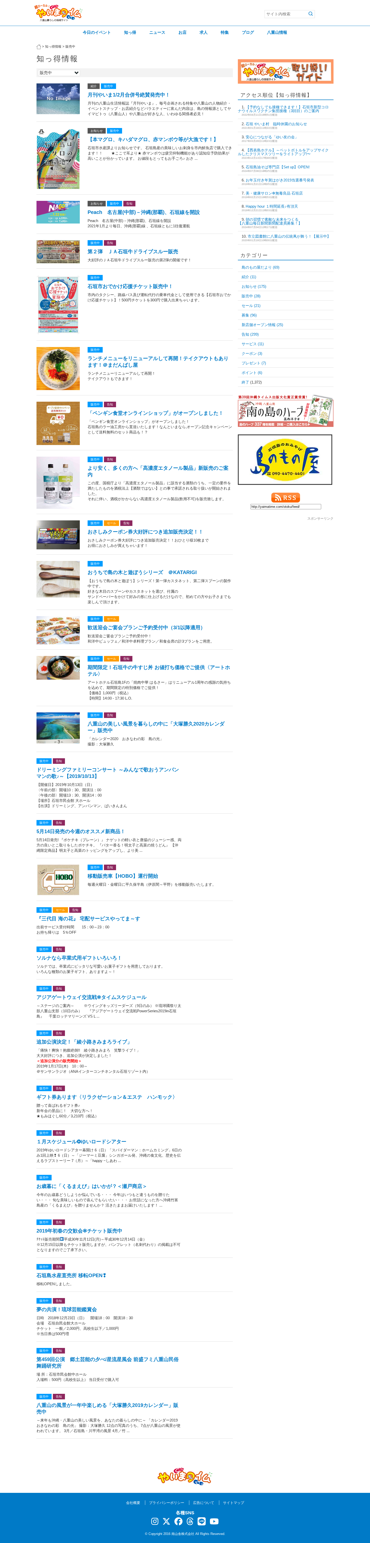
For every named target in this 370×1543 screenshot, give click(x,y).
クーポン (252, 353)
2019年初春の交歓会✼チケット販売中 (79, 1231)
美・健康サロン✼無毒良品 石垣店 (274, 193)
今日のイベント (97, 32)
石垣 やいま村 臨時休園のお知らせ (276, 124)
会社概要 (133, 1503)
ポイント (252, 372)
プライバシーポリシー (166, 1503)
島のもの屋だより (260, 267)
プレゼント (254, 363)
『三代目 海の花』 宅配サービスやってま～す (88, 918)
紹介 (94, 86)
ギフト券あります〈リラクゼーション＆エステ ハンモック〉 (106, 1097)
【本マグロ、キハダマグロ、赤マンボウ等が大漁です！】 (153, 139)
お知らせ (97, 131)
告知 (129, 203)
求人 (204, 32)
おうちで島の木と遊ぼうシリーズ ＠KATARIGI (142, 572)
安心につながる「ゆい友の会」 (272, 137)
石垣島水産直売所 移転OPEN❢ (71, 1275)
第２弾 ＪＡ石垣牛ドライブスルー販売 (133, 251)
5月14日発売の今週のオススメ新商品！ (80, 831)
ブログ (248, 32)
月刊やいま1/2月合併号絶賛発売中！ (129, 95)
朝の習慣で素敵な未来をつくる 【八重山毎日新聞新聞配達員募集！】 (283, 221)
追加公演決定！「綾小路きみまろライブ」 (84, 1042)
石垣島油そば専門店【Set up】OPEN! (278, 167)
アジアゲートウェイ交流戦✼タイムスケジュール (91, 997)
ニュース (157, 32)
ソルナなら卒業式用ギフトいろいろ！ (79, 958)
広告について (203, 1503)
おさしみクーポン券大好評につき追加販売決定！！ (145, 531)
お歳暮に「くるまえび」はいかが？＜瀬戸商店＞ (91, 1186)
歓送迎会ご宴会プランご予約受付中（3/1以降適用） (146, 627)
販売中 (108, 86)
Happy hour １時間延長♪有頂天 (274, 206)
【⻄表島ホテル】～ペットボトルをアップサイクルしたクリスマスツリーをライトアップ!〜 (283, 152)
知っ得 (130, 32)
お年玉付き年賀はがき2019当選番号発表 (280, 180)
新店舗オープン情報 (262, 325)
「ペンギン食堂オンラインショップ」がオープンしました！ (156, 413)
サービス (253, 344)
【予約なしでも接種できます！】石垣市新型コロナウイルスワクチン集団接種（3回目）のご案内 (283, 109)
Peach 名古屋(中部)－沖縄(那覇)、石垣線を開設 (144, 212)
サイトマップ (233, 1503)
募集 (249, 315)
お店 (182, 32)
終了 (245, 382)
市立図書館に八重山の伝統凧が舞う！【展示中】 (289, 236)
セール (111, 523)
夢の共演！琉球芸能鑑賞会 (66, 1309)
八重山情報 (277, 32)
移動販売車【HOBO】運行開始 (123, 876)
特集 (225, 32)
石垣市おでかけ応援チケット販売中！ (130, 286)
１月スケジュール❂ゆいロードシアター (81, 1141)
